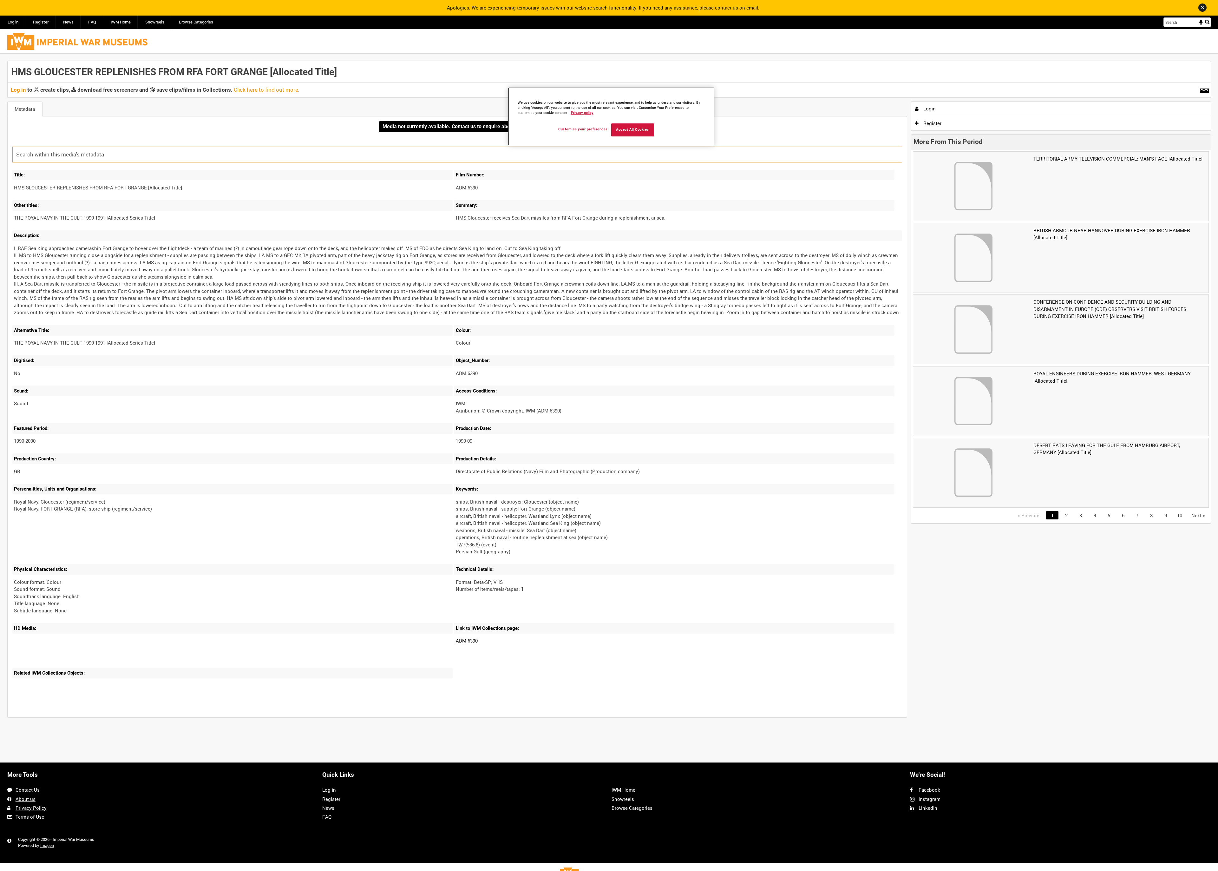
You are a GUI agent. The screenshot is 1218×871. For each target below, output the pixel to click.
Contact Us (28, 790)
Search (1207, 21)
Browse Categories (196, 22)
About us (26, 799)
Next (1198, 515)
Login (929, 108)
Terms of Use (30, 817)
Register (41, 22)
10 (1179, 515)
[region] (611, 116)
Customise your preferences (583, 129)
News (68, 22)
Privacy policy (582, 113)
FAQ (92, 22)
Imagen (47, 845)
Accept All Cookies (632, 130)
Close (1202, 7)
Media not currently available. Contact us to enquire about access (457, 126)
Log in (13, 22)
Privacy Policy (31, 808)
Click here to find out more (266, 89)
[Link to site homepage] (77, 41)
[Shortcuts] (1204, 89)
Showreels (154, 22)
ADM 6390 (467, 640)
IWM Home (121, 22)
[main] (609, 392)
